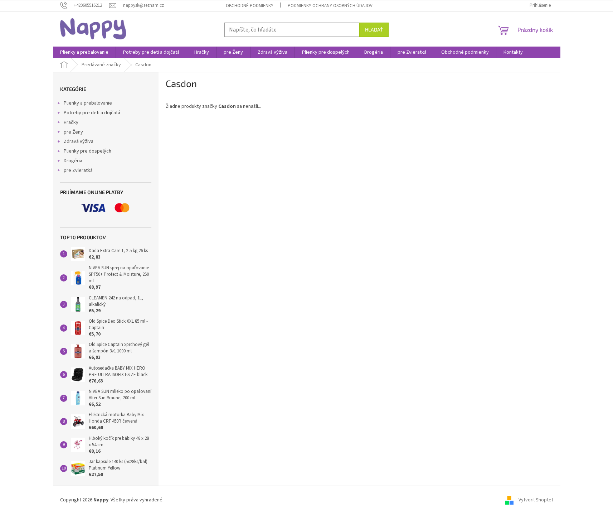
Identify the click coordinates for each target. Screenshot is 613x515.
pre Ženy (73, 132)
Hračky (71, 122)
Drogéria (73, 160)
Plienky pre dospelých (87, 151)
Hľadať (374, 30)
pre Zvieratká (78, 170)
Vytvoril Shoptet (536, 500)
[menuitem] (84, 52)
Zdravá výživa (78, 141)
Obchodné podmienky (249, 6)
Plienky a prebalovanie (88, 103)
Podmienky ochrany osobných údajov (330, 6)
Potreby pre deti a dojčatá (92, 112)
